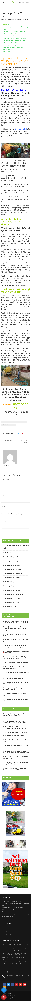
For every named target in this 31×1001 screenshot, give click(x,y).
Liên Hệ (4, 938)
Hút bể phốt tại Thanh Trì (13, 586)
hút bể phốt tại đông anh (8, 424)
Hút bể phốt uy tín (17, 19)
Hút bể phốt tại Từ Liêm (15, 90)
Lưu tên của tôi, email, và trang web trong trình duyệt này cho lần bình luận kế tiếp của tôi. (14, 515)
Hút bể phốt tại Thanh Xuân (13, 573)
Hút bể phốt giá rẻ (7, 422)
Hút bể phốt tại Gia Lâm (12, 582)
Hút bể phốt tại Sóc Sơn (12, 577)
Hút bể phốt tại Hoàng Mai (13, 569)
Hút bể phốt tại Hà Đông (12, 552)
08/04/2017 (25, 19)
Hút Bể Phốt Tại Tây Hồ (12, 606)
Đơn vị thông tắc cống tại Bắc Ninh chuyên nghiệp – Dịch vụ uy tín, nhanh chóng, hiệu (14, 628)
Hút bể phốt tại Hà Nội (7, 19)
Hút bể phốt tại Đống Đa (12, 590)
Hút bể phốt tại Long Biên (13, 565)
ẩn (8, 24)
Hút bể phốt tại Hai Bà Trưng (14, 594)
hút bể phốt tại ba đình (20, 422)
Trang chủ (5, 928)
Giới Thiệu (5, 931)
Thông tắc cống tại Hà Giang (14, 678)
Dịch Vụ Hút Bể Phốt (8, 934)
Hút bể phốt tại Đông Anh (13, 561)
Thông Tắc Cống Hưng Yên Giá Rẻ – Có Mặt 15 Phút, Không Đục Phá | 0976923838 (16, 715)
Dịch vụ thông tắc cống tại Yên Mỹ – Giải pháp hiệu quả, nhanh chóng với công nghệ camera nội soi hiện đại (15, 734)
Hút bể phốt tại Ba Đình (12, 602)
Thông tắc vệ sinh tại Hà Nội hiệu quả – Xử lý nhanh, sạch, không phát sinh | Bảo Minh (16, 547)
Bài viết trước (9, 440)
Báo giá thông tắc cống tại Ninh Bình (16, 662)
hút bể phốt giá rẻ (20, 129)
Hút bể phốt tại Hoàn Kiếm (13, 598)
